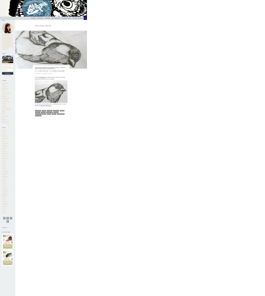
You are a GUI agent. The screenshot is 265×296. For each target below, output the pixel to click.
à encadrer (38, 110)
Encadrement (51, 67)
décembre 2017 (5, 153)
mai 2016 (4, 181)
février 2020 (4, 135)
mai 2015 (3, 199)
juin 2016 (4, 179)
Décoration (44, 67)
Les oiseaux (56, 67)
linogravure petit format (40, 68)
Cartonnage (4, 89)
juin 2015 (4, 198)
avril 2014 (4, 211)
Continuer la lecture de (45, 105)
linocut (43, 112)
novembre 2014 (5, 204)
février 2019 (4, 141)
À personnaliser (5, 83)
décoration (56, 110)
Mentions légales (78, 18)
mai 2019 (3, 140)
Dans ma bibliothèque (6, 93)
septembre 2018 (5, 146)
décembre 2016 (5, 171)
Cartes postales (38, 67)
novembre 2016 (5, 173)
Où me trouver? (66, 18)
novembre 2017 (5, 154)
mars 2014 (4, 213)
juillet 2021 (4, 130)
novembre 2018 (5, 143)
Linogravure (63, 67)
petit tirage (38, 115)
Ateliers (3, 84)
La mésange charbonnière (50, 71)
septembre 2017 (5, 158)
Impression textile (5, 101)
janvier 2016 (4, 188)
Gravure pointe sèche (6, 98)
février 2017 (4, 168)
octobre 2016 (4, 174)
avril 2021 (4, 133)
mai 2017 (3, 163)
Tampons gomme (5, 121)
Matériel (3, 111)
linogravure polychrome (6, 109)
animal (44, 110)
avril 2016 (4, 183)
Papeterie (4, 113)
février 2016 (4, 186)
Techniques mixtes (51, 68)
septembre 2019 (5, 138)
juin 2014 (4, 208)
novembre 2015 (5, 191)
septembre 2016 (5, 176)
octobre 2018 (4, 145)
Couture (3, 91)
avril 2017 (4, 164)
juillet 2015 (4, 196)
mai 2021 (4, 131)
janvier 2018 (4, 151)
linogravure (49, 112)
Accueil (33, 18)
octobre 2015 (4, 193)
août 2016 (4, 178)
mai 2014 (3, 209)
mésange (56, 112)
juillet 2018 (4, 148)
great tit (38, 112)
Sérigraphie (4, 119)
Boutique (40, 18)
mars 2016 (4, 184)
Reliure (3, 118)
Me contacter (56, 18)
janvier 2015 (4, 201)
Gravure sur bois (5, 99)
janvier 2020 (4, 136)
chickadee (50, 110)
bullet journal (4, 86)
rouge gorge (42, 77)
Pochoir (3, 114)
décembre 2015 (5, 189)
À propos (47, 18)
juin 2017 (4, 161)
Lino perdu (4, 104)
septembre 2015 (5, 194)
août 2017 (4, 159)
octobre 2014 (4, 206)
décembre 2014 (5, 203)
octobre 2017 (4, 156)
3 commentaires (48, 73)
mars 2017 (4, 166)
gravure (62, 110)
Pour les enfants (5, 116)
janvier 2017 (4, 169)
